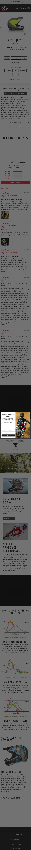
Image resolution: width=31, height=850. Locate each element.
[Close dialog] (29, 413)
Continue (8, 435)
